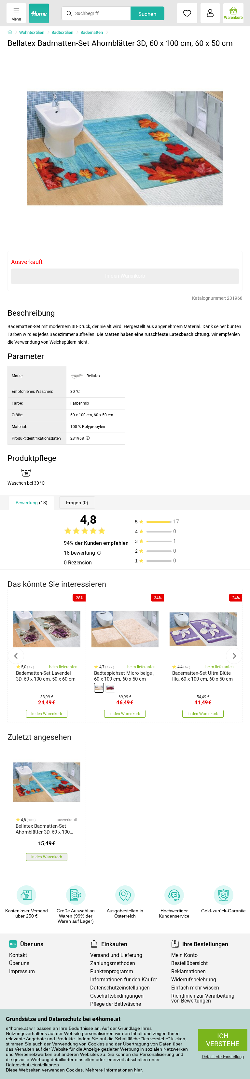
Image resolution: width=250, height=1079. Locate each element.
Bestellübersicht (189, 963)
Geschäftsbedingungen (117, 995)
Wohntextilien (31, 32)
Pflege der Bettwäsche (115, 1004)
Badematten (91, 32)
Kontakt (18, 955)
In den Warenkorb (125, 276)
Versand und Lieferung (116, 955)
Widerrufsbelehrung (193, 979)
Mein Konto (184, 955)
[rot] (110, 687)
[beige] (99, 687)
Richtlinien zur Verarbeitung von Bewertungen (202, 998)
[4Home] (12, 32)
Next (234, 656)
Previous (16, 656)
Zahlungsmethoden (112, 963)
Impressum (22, 971)
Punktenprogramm (111, 971)
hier (138, 1069)
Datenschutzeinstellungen (32, 1064)
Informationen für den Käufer (123, 979)
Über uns (19, 963)
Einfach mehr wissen (195, 987)
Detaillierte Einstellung (223, 1056)
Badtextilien (62, 32)
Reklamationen (188, 971)
